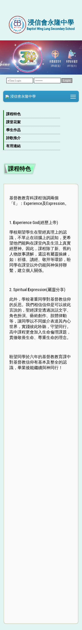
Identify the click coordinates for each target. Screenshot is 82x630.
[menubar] (41, 130)
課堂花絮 (13, 122)
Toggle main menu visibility (73, 96)
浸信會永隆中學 (23, 96)
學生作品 (13, 130)
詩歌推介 (13, 138)
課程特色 (13, 114)
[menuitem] (31, 114)
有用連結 (13, 146)
